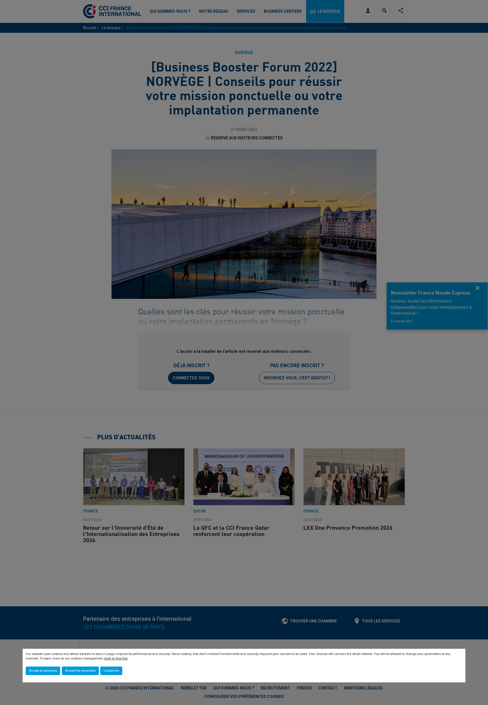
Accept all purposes (43, 670)
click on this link (116, 658)
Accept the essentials (80, 670)
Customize (111, 670)
